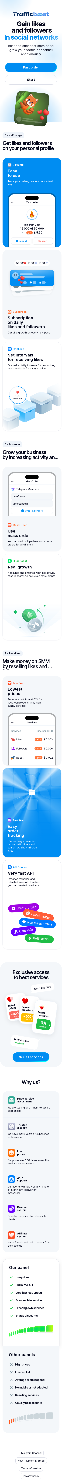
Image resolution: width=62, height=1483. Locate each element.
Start (31, 80)
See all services (31, 1057)
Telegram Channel (31, 1453)
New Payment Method (31, 1460)
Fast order (31, 67)
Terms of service (31, 1468)
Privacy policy (31, 1476)
